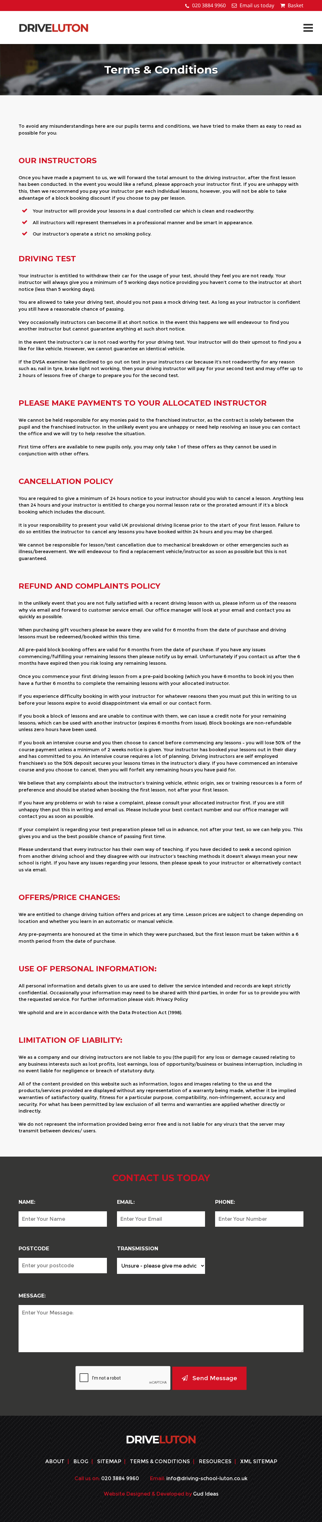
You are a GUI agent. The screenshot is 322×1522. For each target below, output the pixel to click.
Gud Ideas (206, 1494)
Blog (80, 1461)
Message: (32, 1296)
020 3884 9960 (209, 5)
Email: (126, 1202)
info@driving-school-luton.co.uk (206, 1478)
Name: (27, 1202)
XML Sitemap (258, 1461)
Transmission (137, 1249)
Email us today (257, 5)
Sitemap (109, 1461)
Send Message (214, 1378)
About (54, 1461)
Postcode (34, 1249)
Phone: (225, 1202)
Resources (215, 1461)
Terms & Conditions (160, 1461)
